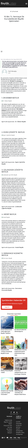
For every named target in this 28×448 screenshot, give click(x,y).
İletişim (9, 432)
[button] (14, 11)
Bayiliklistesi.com (15, 439)
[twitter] (14, 412)
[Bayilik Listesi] (8, 3)
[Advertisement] (14, 37)
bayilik (10, 83)
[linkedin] (17, 412)
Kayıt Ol (7, 307)
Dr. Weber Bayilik (20, 121)
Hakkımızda (8, 420)
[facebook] (11, 412)
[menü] (1, 51)
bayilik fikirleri (15, 87)
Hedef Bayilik (19, 247)
